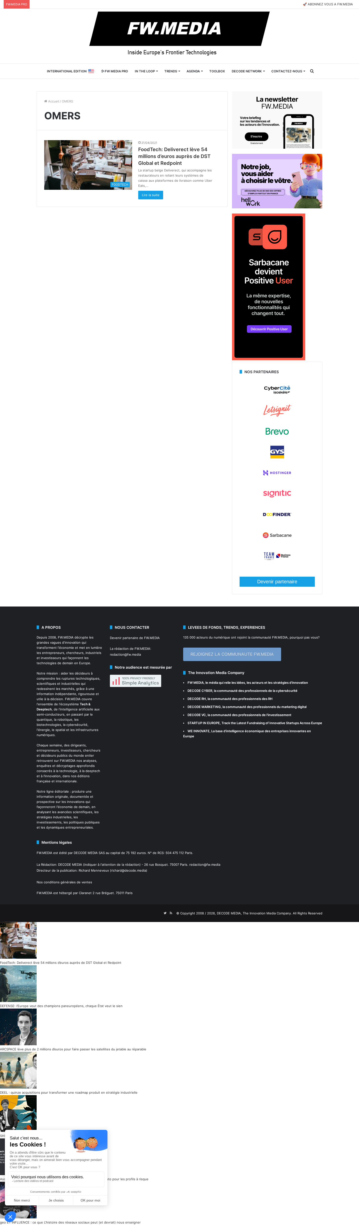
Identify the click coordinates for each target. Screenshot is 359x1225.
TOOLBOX (217, 71)
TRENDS (170, 71)
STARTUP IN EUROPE (204, 723)
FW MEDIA (196, 683)
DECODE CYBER (200, 691)
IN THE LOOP (145, 71)
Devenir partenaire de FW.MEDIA (135, 638)
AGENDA (193, 71)
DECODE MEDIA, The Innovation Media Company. (254, 913)
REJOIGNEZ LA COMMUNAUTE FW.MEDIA (232, 654)
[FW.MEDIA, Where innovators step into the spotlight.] (179, 36)
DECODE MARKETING (204, 707)
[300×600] (268, 359)
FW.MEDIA (66, 637)
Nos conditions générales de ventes (64, 882)
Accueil (53, 101)
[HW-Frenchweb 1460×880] (277, 207)
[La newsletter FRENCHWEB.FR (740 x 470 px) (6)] (277, 147)
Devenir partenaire (277, 581)
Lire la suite (150, 195)
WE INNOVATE (199, 731)
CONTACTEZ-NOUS (286, 71)
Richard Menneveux (94, 870)
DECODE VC (197, 715)
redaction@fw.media (125, 654)
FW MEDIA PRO (116, 71)
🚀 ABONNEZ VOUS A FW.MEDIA (328, 4)
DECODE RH (197, 699)
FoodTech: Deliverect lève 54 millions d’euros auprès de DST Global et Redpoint (174, 156)
